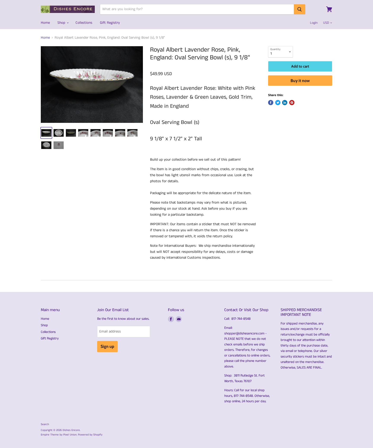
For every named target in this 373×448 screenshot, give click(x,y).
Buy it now (300, 80)
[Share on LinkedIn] (284, 102)
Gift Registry (110, 22)
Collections (84, 22)
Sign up (107, 346)
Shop (61, 22)
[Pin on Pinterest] (291, 102)
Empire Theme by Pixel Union (59, 435)
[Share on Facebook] (270, 102)
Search (45, 424)
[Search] (299, 9)
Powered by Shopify (90, 435)
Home (45, 22)
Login (314, 22)
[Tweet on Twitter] (277, 102)
